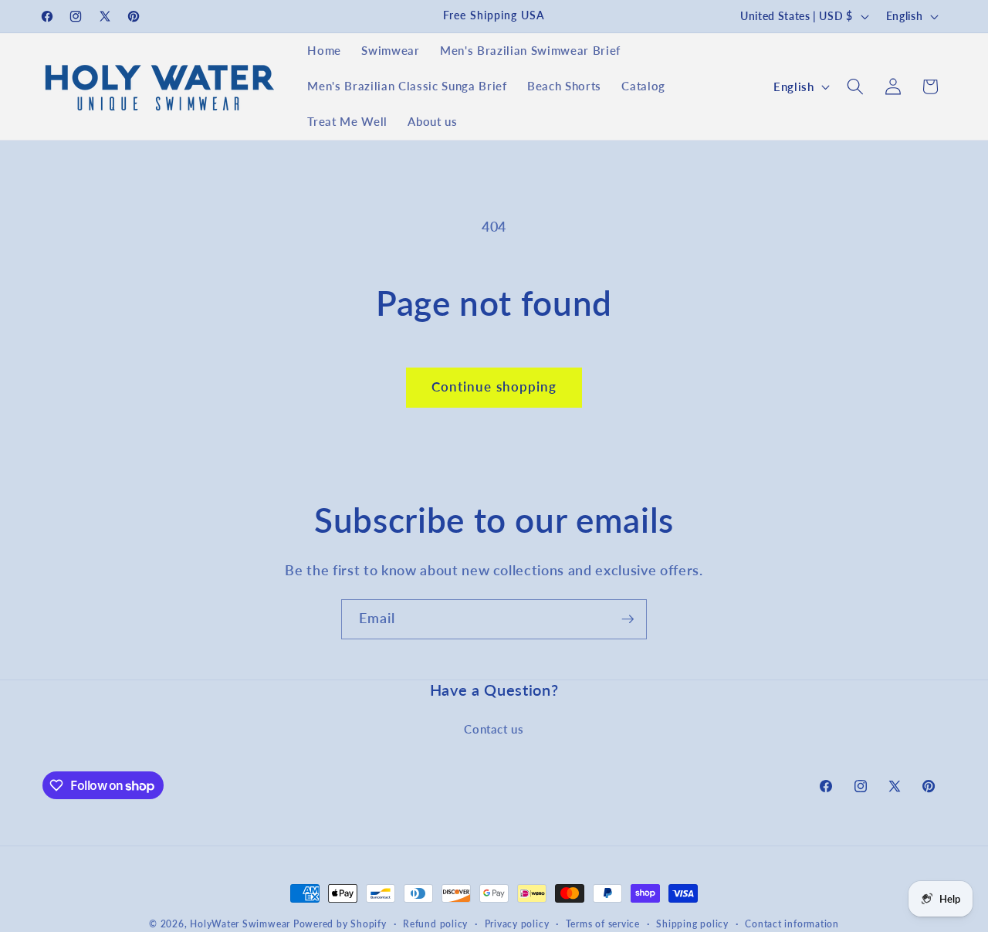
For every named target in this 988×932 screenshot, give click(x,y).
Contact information (792, 924)
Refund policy (435, 924)
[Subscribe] (627, 619)
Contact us (494, 729)
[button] (855, 86)
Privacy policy (517, 924)
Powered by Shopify (340, 924)
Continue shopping (494, 387)
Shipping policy (692, 924)
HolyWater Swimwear (240, 924)
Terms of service (603, 924)
